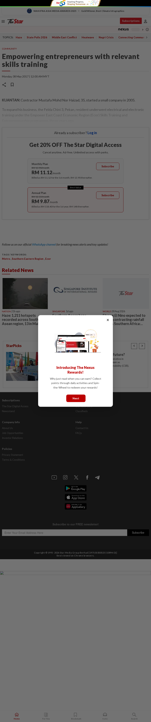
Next (76, 398)
